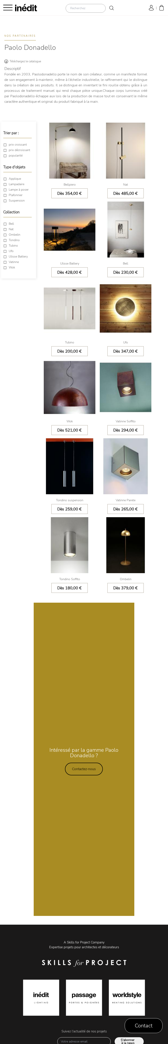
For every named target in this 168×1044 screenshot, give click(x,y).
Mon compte (150, 7)
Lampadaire (16, 184)
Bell (11, 224)
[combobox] (86, 8)
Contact (143, 1025)
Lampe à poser (19, 190)
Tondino (14, 240)
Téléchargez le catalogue (25, 61)
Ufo (11, 251)
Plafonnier (16, 195)
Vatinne (14, 262)
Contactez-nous (84, 769)
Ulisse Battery (18, 256)
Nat (11, 229)
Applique (15, 179)
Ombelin (14, 235)
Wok (12, 267)
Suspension (17, 200)
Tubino (13, 246)
